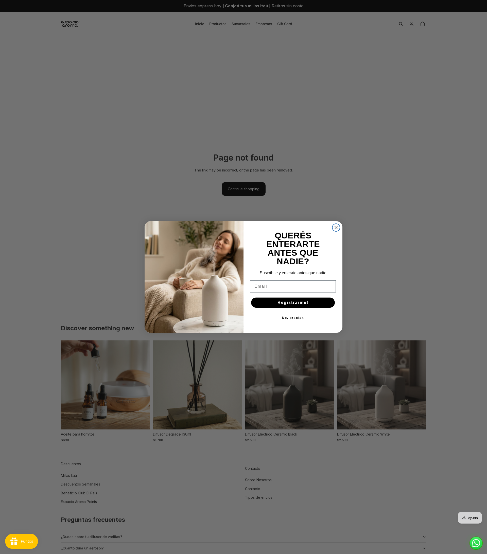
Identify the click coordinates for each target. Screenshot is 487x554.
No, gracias (293, 318)
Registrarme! (292, 302)
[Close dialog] (336, 227)
